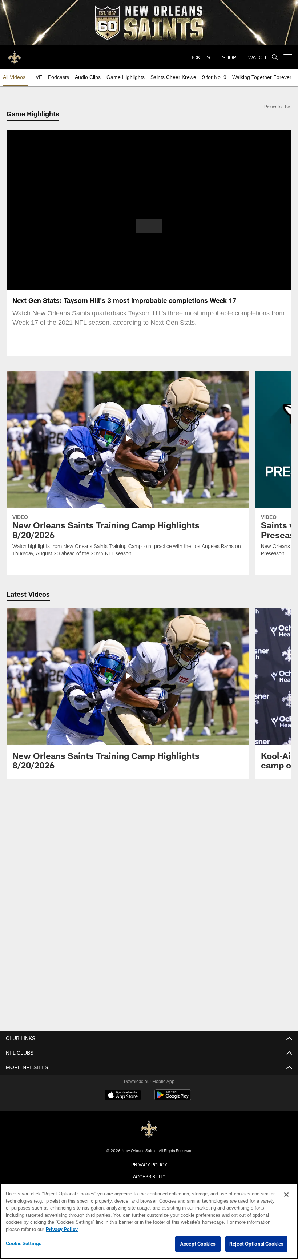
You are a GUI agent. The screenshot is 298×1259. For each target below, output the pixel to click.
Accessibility (149, 1175)
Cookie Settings (23, 1244)
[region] (149, 1221)
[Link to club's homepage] (14, 54)
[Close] (286, 1195)
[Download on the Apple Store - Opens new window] (122, 1095)
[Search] (275, 57)
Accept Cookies (198, 1244)
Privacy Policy (149, 1163)
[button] (149, 226)
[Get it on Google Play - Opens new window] (172, 1098)
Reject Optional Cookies (256, 1244)
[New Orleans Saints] (149, 1128)
